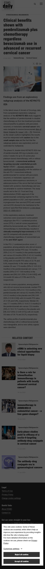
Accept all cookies (22, 561)
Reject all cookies (21, 554)
